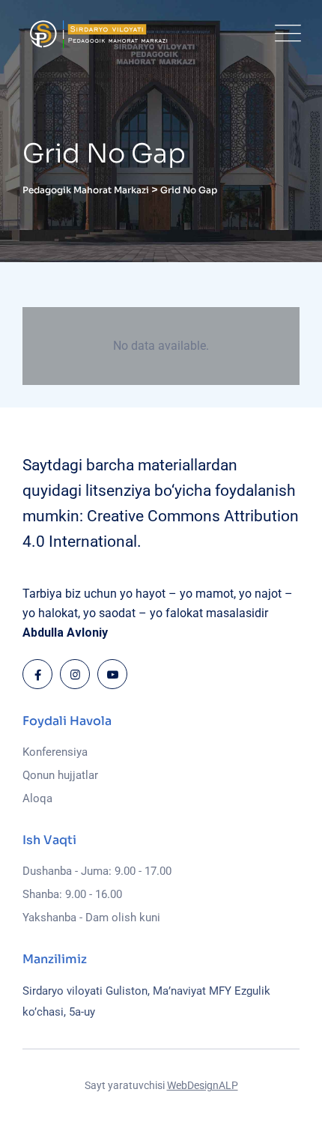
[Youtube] (112, 674)
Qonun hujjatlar (60, 775)
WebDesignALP (202, 1085)
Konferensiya (55, 752)
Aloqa (37, 798)
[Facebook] (37, 674)
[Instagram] (75, 674)
